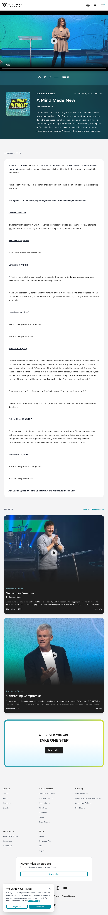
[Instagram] (57, 888)
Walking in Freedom (20, 593)
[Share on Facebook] (39, 77)
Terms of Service (68, 896)
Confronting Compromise (23, 695)
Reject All (17, 906)
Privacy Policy (34, 900)
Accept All (40, 906)
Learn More (54, 750)
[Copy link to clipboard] (50, 77)
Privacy (57, 896)
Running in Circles (45, 93)
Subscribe (54, 874)
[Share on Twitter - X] (45, 77)
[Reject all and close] (49, 888)
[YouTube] (65, 888)
